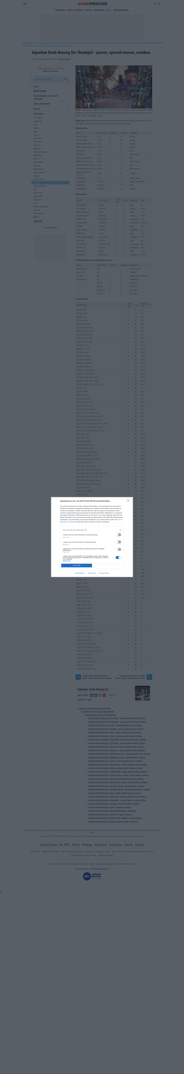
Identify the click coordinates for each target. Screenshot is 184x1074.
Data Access (92, 573)
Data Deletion (80, 573)
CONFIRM (77, 565)
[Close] (129, 501)
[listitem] (92, 530)
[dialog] (92, 537)
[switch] (118, 534)
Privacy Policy (104, 573)
